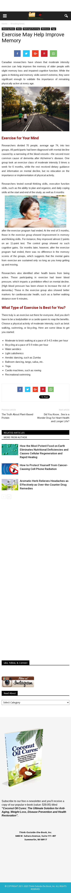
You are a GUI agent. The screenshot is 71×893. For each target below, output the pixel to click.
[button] (66, 15)
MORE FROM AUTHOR (15, 437)
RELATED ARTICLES (14, 432)
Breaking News (8, 29)
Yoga (53, 29)
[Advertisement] (35, 6)
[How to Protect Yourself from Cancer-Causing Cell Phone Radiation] (10, 469)
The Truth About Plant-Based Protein (17, 416)
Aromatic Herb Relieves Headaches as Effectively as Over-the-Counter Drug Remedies (44, 484)
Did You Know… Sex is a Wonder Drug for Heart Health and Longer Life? (53, 418)
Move (19, 29)
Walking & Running (31, 29)
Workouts (45, 29)
